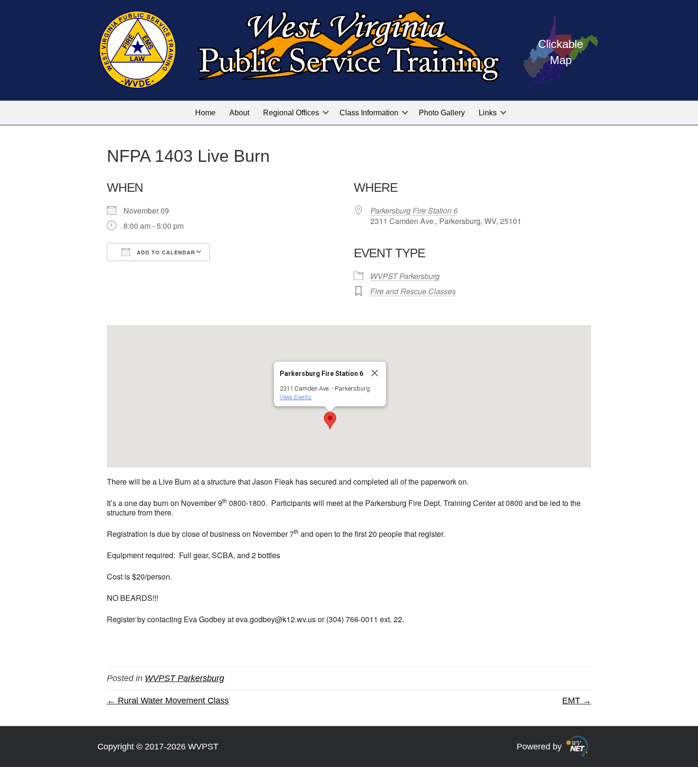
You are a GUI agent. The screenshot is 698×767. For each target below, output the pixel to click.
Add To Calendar (165, 252)
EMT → (576, 700)
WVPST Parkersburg (405, 276)
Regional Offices (291, 113)
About (239, 113)
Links (488, 113)
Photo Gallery (442, 113)
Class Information (369, 113)
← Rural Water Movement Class (168, 700)
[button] (325, 113)
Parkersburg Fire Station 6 (414, 210)
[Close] (374, 373)
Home (205, 113)
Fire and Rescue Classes (413, 291)
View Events (295, 397)
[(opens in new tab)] (577, 745)
